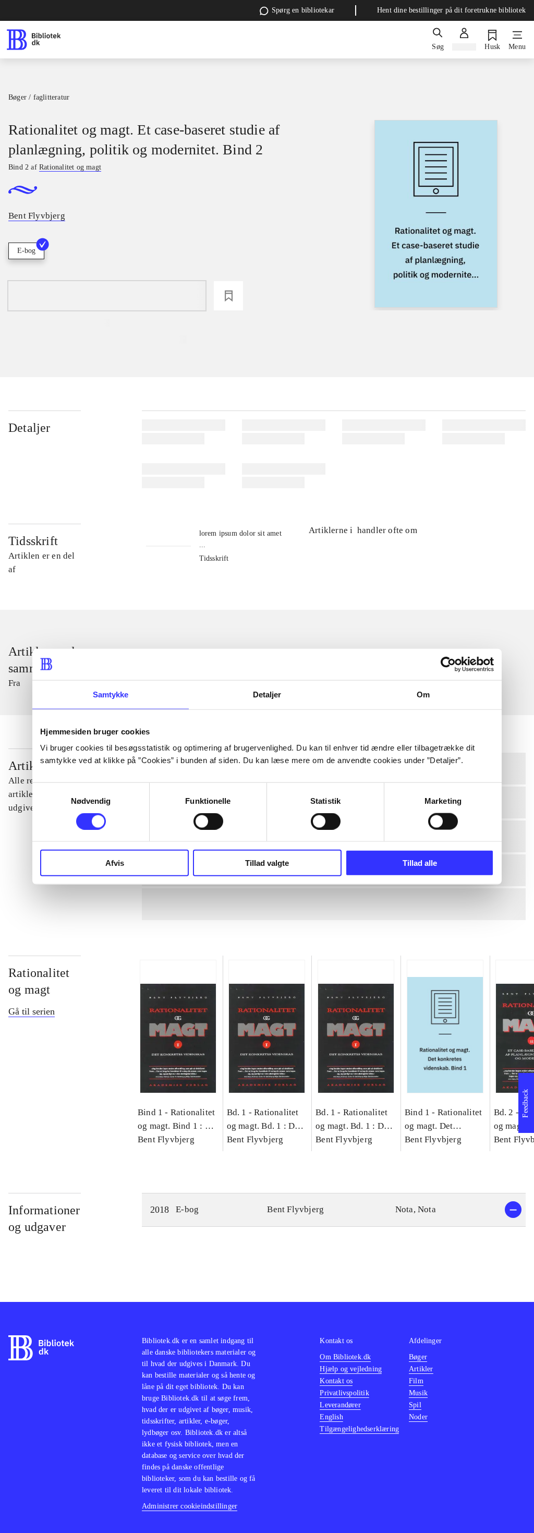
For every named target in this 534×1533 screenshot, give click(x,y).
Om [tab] (423, 694)
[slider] (436, 215)
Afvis (114, 863)
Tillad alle (420, 863)
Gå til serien (31, 1011)
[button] (334, 1210)
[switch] (208, 821)
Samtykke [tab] (111, 694)
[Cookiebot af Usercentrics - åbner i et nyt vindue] (448, 664)
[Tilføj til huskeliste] (228, 295)
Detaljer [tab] (267, 694)
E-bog (26, 251)
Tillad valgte (267, 863)
